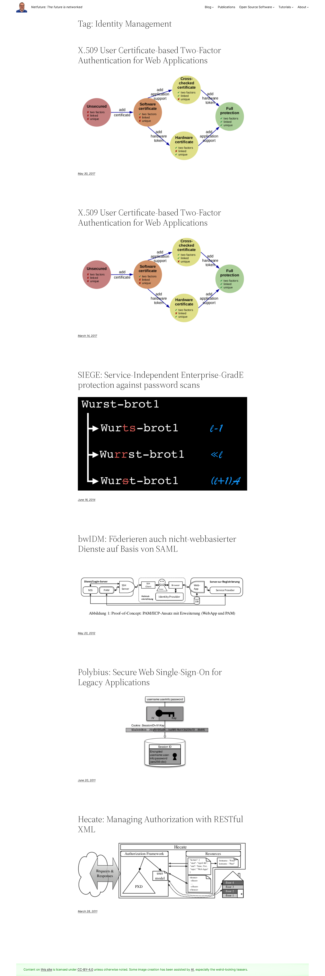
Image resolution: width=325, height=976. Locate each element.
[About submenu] (308, 7)
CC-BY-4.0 (85, 969)
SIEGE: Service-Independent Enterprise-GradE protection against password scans (161, 380)
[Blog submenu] (213, 7)
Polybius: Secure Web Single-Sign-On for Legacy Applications (150, 677)
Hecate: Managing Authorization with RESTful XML (160, 824)
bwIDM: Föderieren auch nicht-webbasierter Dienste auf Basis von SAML (157, 544)
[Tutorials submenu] (293, 7)
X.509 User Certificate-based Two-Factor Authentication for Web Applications (149, 55)
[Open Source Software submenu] (274, 7)
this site (46, 969)
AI (192, 969)
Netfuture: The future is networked (56, 7)
